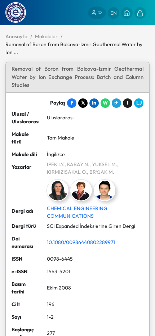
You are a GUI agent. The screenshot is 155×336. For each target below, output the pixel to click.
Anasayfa (16, 36)
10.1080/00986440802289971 (81, 242)
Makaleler (46, 36)
